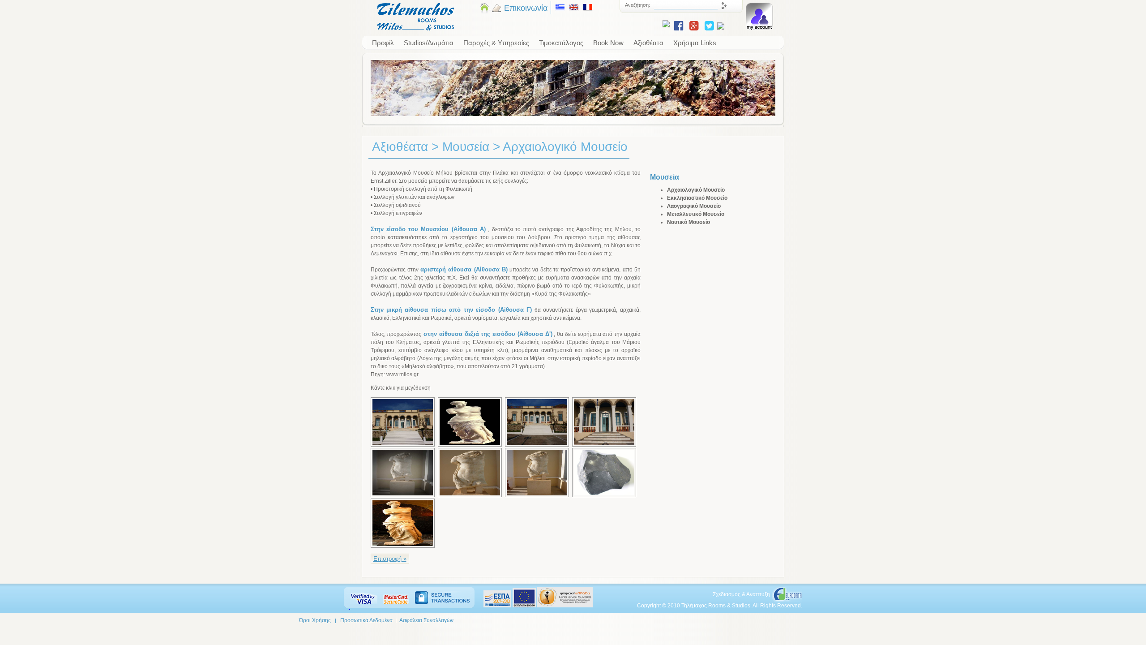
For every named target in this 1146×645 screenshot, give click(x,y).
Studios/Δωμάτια (428, 43)
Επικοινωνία (525, 8)
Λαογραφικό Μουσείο (694, 206)
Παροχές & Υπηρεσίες (496, 43)
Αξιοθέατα (648, 43)
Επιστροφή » (389, 558)
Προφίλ (383, 43)
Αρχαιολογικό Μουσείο (696, 190)
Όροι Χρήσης (315, 620)
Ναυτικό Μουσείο (688, 222)
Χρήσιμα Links (694, 43)
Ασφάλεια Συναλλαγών (426, 620)
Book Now (608, 43)
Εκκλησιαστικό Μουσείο (697, 198)
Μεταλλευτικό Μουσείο (695, 214)
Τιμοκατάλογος (561, 43)
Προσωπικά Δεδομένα (366, 620)
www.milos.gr (402, 374)
